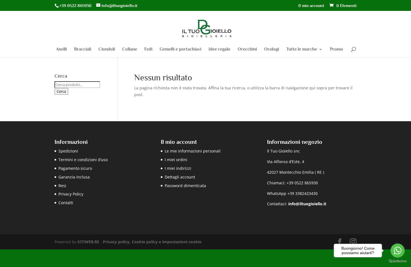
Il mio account (311, 5)
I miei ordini (176, 159)
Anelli (61, 49)
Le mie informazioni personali (193, 151)
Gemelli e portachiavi (180, 49)
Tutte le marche (301, 49)
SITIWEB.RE (88, 241)
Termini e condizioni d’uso (83, 159)
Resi (62, 185)
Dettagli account (180, 177)
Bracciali (82, 49)
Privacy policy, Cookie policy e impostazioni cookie (152, 241)
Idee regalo (219, 49)
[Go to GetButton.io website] (398, 261)
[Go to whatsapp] (398, 251)
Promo (336, 49)
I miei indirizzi (178, 168)
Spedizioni (68, 151)
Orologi (271, 49)
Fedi (148, 49)
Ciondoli (106, 49)
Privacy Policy (70, 194)
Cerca (61, 91)
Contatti (65, 202)
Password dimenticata (185, 185)
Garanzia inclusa (74, 177)
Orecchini (247, 49)
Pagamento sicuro (75, 168)
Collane (129, 49)
